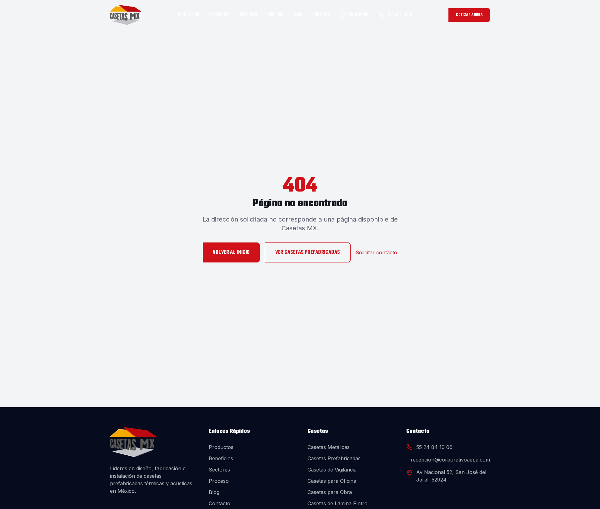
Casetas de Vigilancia (332, 470)
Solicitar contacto (376, 252)
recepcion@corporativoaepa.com (450, 460)
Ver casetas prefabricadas (307, 252)
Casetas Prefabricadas (334, 458)
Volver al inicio (231, 252)
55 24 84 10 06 (434, 447)
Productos (188, 15)
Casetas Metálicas (329, 447)
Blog (297, 15)
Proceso (275, 15)
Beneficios (219, 15)
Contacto (321, 15)
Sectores (249, 15)
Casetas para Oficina (332, 481)
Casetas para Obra (330, 492)
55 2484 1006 (399, 15)
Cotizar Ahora (469, 15)
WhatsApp (358, 15)
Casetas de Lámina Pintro (338, 503)
